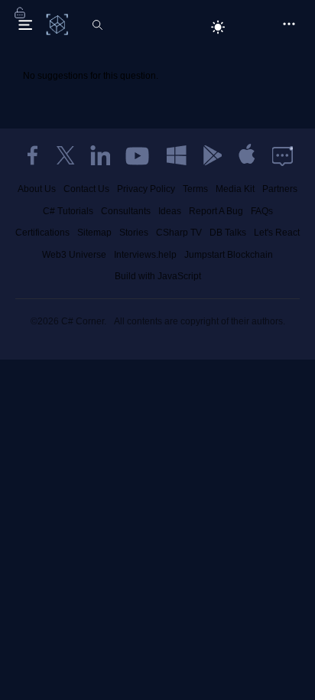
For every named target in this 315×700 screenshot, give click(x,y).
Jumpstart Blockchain (228, 254)
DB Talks (227, 232)
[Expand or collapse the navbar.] (25, 24)
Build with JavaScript (158, 276)
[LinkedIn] (100, 155)
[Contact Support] (282, 155)
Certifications (42, 232)
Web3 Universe (74, 254)
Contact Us (86, 189)
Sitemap (94, 232)
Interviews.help (145, 254)
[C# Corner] (58, 23)
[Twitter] (66, 155)
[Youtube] (138, 155)
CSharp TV (179, 232)
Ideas (169, 211)
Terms (195, 189)
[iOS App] (247, 155)
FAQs (262, 211)
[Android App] (212, 155)
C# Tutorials (68, 211)
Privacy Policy (146, 189)
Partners (279, 189)
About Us (37, 189)
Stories (133, 232)
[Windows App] (177, 155)
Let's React (277, 232)
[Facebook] (32, 155)
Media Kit (235, 189)
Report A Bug (216, 211)
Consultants (126, 211)
